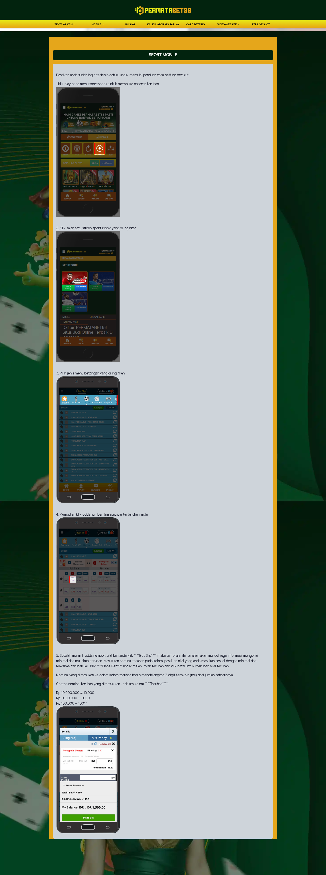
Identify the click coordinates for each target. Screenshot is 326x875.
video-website (227, 24)
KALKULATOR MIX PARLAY (163, 24)
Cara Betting (195, 24)
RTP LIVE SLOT (261, 24)
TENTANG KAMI (64, 24)
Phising (130, 24)
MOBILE (97, 24)
